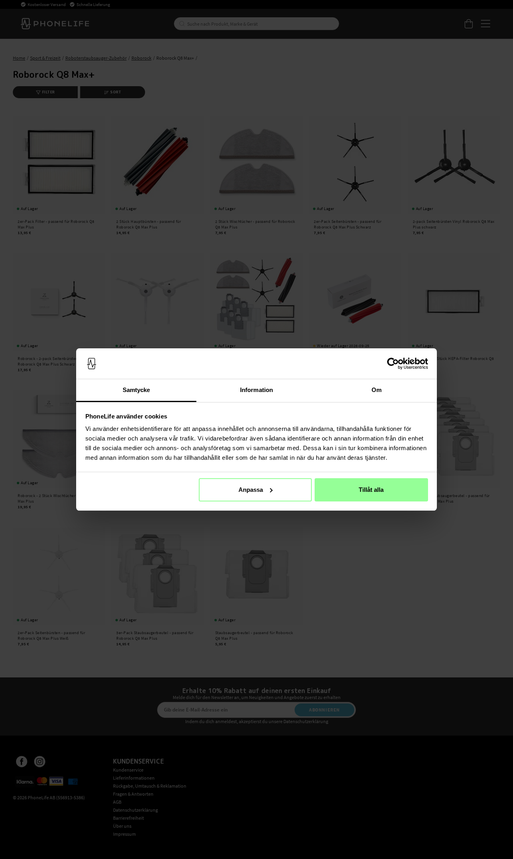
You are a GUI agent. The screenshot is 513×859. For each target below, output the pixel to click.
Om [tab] (377, 389)
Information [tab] (256, 389)
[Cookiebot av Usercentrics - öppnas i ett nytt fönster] (393, 364)
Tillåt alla (371, 489)
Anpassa (250, 489)
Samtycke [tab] (136, 389)
